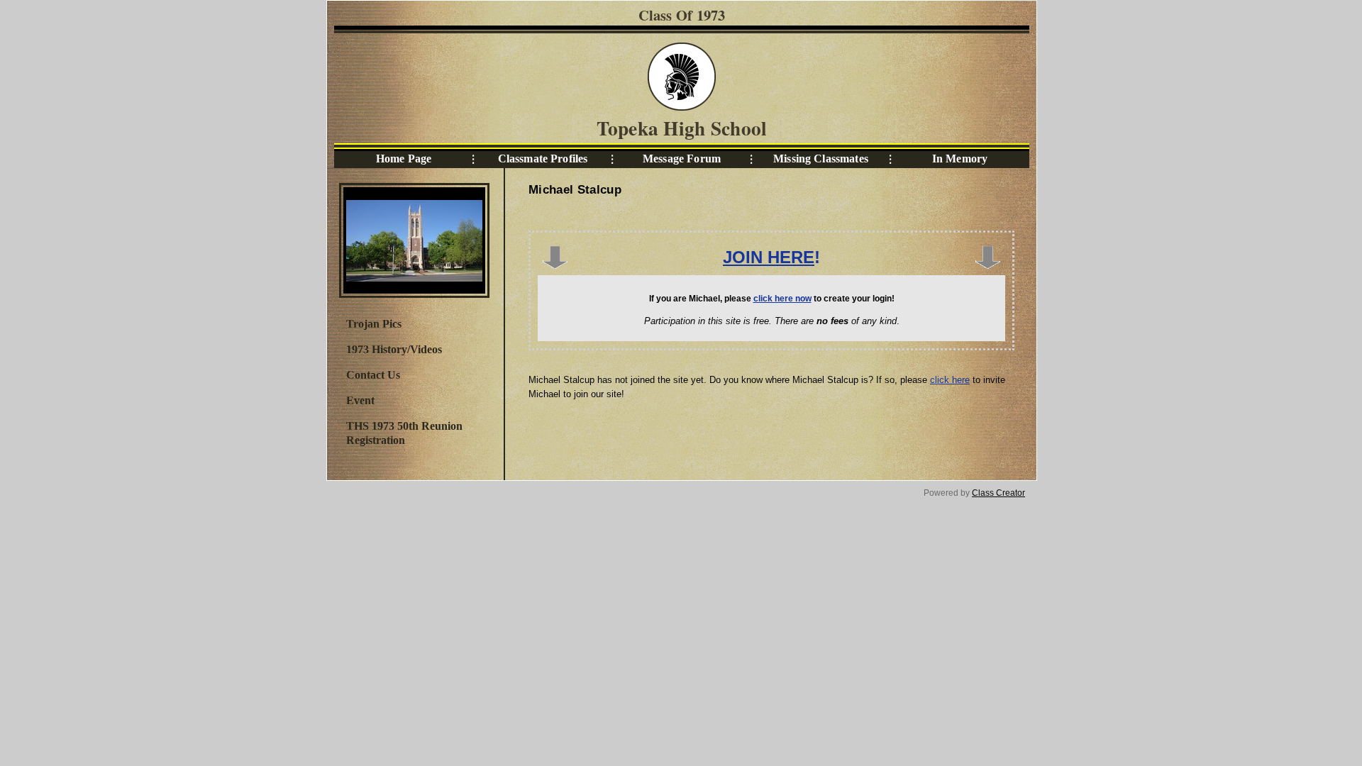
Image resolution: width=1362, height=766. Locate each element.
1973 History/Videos (394, 349)
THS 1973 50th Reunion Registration (404, 433)
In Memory (959, 158)
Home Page (403, 158)
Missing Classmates (820, 158)
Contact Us (373, 375)
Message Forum (682, 158)
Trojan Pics (374, 324)
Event (360, 400)
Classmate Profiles (543, 158)
